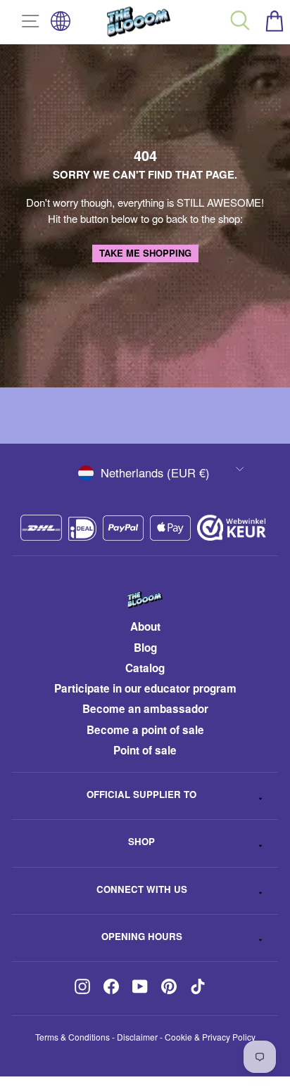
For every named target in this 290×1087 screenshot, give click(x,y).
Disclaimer (137, 1037)
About (145, 626)
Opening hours (141, 936)
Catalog (145, 668)
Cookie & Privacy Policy (210, 1037)
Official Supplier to (141, 794)
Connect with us (141, 889)
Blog (145, 647)
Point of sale (145, 750)
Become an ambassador (145, 708)
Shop (141, 841)
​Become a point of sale (145, 730)
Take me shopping (145, 252)
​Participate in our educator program (145, 688)
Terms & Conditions (72, 1037)
